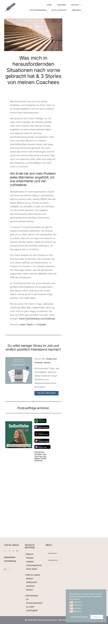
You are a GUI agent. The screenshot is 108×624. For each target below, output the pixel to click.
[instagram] (5, 551)
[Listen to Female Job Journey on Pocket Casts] (41, 440)
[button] (71, 602)
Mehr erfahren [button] (74, 599)
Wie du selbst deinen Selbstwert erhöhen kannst (33, 582)
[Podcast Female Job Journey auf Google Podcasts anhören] (41, 432)
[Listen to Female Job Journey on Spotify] (40, 419)
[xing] (17, 551)
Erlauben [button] (96, 617)
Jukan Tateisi (26, 324)
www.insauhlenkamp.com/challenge (37, 318)
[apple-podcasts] (41, 426)
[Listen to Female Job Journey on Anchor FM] (42, 446)
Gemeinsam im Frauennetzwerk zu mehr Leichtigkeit (34, 603)
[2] (18, 358)
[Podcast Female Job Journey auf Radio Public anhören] (41, 452)
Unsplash (41, 324)
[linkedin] (13, 551)
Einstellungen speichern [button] (79, 617)
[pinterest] (9, 551)
